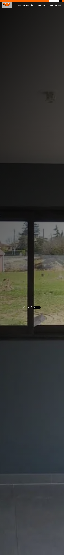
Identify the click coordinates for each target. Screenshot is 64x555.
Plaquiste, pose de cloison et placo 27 (44, 5)
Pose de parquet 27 (36, 5)
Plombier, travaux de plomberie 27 (55, 5)
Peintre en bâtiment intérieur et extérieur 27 (32, 5)
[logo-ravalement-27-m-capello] (7, 5)
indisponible (5, 1)
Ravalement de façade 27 (15, 4)
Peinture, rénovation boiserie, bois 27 (28, 5)
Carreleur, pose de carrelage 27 (51, 5)
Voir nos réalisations (28, 307)
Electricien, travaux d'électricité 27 (60, 5)
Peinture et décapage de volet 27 (23, 5)
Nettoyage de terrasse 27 (47, 5)
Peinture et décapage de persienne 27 (19, 5)
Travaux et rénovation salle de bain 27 (40, 5)
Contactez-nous (36, 307)
